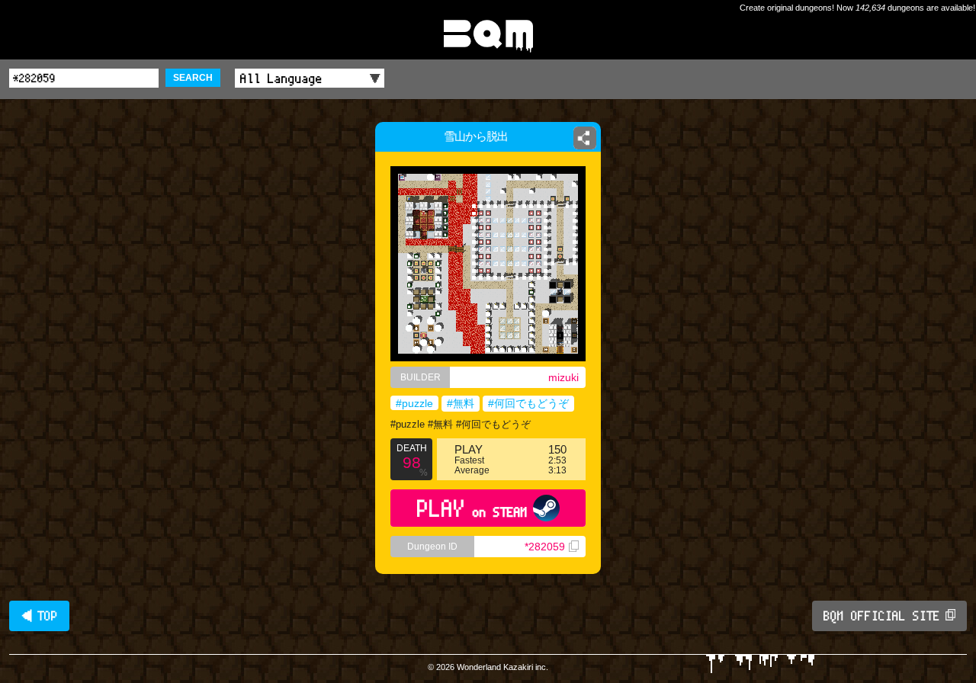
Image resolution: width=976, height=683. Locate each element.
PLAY (472, 508)
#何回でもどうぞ (528, 403)
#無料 (460, 403)
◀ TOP (39, 616)
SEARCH (193, 77)
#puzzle (414, 403)
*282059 (545, 546)
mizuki (563, 377)
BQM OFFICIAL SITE (882, 616)
